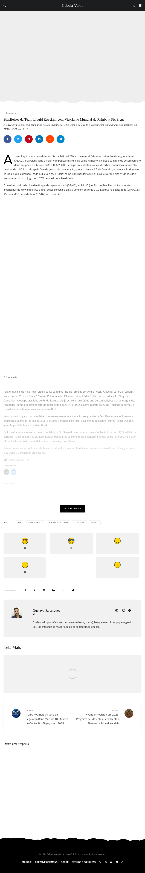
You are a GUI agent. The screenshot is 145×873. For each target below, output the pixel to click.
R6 (20, 522)
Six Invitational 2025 (59, 522)
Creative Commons (46, 862)
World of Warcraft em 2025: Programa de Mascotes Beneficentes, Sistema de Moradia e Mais (97, 717)
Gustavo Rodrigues (46, 610)
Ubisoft (95, 522)
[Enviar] (50, 139)
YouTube (10, 452)
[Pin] (29, 139)
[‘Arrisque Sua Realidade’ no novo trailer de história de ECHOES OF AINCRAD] (72, 678)
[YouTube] (111, 862)
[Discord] (117, 862)
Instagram (123, 448)
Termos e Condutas (84, 862)
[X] (100, 862)
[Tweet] (18, 139)
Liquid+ (79, 448)
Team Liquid (80, 522)
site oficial (108, 448)
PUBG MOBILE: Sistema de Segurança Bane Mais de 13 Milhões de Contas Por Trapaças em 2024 (47, 717)
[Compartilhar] (7, 139)
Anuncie (26, 862)
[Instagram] (105, 862)
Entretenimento (11, 113)
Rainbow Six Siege (35, 522)
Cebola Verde (72, 5)
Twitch (24, 452)
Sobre (65, 862)
